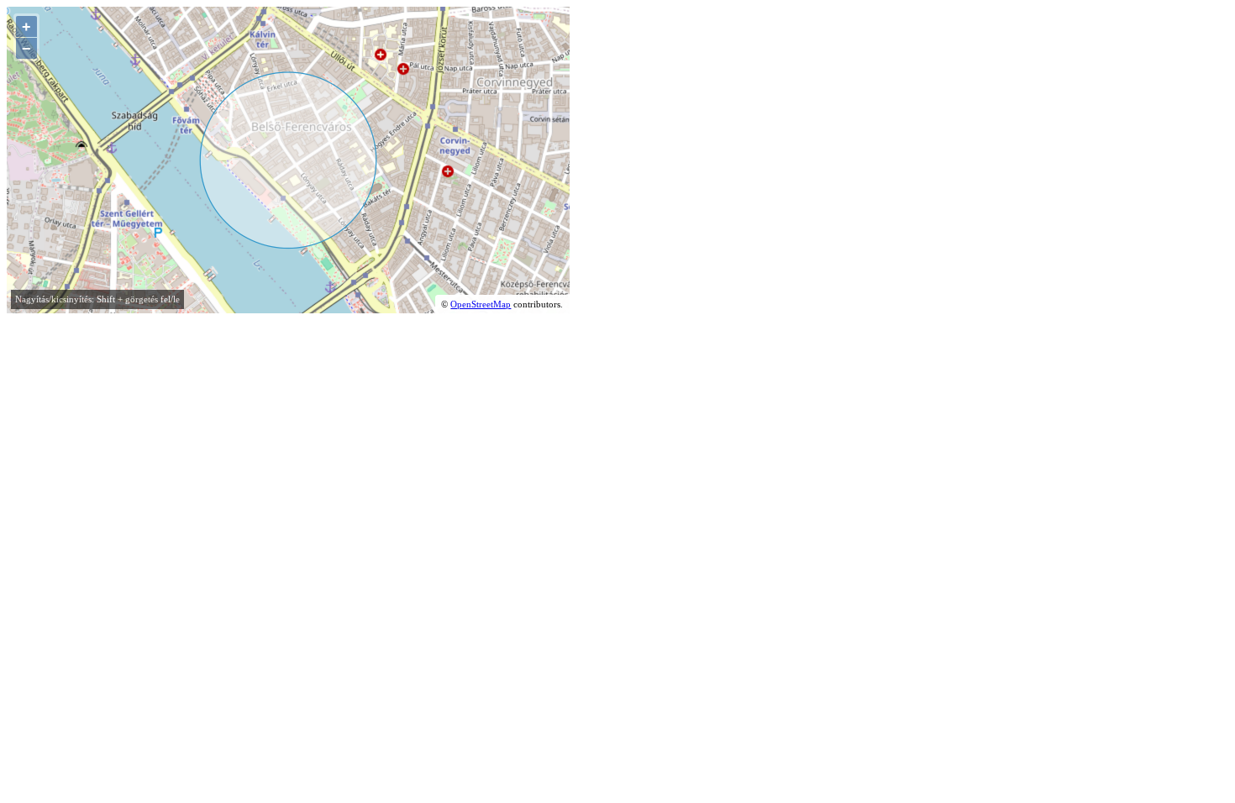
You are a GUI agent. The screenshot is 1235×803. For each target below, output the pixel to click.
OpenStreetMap (480, 304)
